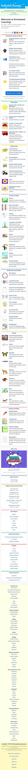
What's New (14, 587)
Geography (14, 714)
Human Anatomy (14, 656)
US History (14, 718)
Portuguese (14, 701)
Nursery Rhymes (13, 157)
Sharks (11, 344)
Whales (11, 361)
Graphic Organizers (14, 555)
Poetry (14, 561)
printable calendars (17, 167)
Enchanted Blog (14, 598)
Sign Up (15, 1)
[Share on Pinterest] (17, 33)
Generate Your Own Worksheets (17, 287)
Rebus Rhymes (14, 614)
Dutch (14, 691)
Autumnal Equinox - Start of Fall (14, 500)
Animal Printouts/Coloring (15, 335)
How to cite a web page (14, 753)
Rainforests (12, 244)
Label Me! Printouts (14, 280)
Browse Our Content (14, 93)
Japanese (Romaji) (14, 699)
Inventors (14, 716)
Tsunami (14, 684)
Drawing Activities (13, 316)
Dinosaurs (11, 378)
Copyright (4, 744)
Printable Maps (13, 324)
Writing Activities (13, 411)
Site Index (14, 596)
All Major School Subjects (15, 48)
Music (14, 529)
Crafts (10, 179)
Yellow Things (14, 480)
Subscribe (14, 767)
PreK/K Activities (14, 612)
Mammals (11, 370)
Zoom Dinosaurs (13, 148)
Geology (11, 213)
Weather (11, 253)
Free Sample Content (14, 70)
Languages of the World (15, 222)
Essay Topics (14, 623)
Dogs (10, 399)
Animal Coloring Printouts (15, 171)
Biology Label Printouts (14, 641)
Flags (14, 712)
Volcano (14, 686)
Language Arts (13, 419)
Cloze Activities (13, 302)
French (14, 693)
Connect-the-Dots (13, 309)
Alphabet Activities (14, 426)
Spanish (14, 703)
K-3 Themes (14, 539)
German (14, 695)
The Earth (14, 673)
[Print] (22, 33)
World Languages (14, 516)
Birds (10, 388)
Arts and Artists (14, 723)
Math (14, 521)
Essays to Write (14, 559)
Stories (14, 616)
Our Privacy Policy (14, 756)
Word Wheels (12, 273)
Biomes (11, 198)
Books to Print (14, 557)
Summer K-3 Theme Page (15, 123)
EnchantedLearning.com (20, 744)
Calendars (14, 575)
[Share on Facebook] (15, 33)
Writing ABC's (12, 437)
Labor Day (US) (14, 488)
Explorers (14, 710)
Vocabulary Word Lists (14, 580)
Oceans (11, 234)
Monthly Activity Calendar (15, 164)
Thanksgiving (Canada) (14, 505)
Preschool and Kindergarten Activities (14, 537)
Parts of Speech (14, 629)
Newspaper (14, 625)
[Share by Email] (19, 33)
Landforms (14, 680)
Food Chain (14, 654)
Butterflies (11, 352)
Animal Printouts (14, 639)
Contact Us (14, 761)
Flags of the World (13, 205)
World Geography (13, 261)
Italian (14, 697)
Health (14, 525)
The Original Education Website (17, 79)
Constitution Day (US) (14, 496)
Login (12, 1)
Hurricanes (14, 677)
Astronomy (14, 671)
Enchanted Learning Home (14, 590)
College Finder (14, 727)
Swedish (14, 705)
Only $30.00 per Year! (14, 57)
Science (14, 523)
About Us (14, 764)
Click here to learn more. (14, 14)
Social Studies (14, 518)
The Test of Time (14, 634)
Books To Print (13, 295)
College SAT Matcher (14, 541)
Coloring (14, 550)
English (14, 514)
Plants (14, 660)
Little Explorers (14, 607)
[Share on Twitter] (13, 33)
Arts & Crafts (14, 527)
